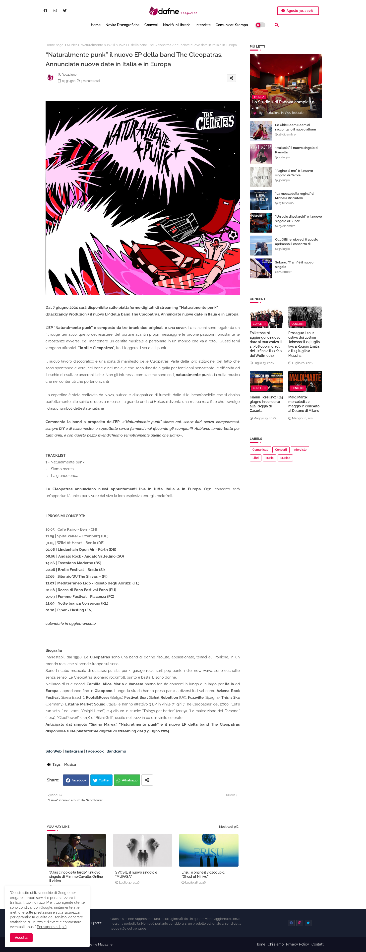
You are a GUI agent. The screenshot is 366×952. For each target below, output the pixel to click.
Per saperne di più (51, 927)
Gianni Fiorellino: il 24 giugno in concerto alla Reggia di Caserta (266, 404)
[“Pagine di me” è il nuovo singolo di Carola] (261, 177)
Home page (54, 45)
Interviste (203, 25)
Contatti (317, 944)
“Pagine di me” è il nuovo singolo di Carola (294, 173)
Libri (255, 458)
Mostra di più (229, 826)
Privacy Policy (297, 944)
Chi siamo (276, 944)
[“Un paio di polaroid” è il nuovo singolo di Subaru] (261, 223)
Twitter (104, 780)
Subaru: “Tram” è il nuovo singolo (294, 264)
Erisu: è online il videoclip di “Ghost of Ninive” (203, 874)
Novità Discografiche (122, 25)
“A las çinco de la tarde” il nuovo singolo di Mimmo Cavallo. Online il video (76, 876)
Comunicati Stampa (232, 25)
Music (269, 458)
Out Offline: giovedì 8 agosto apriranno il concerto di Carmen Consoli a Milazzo (296, 244)
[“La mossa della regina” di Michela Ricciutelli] (261, 200)
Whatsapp (129, 780)
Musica (72, 45)
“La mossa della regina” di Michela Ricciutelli (294, 196)
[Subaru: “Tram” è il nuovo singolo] (261, 268)
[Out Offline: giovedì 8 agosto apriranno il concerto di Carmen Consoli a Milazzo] (261, 245)
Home (96, 25)
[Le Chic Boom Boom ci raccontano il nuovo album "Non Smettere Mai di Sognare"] (261, 131)
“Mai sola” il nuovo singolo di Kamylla (296, 150)
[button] (277, 25)
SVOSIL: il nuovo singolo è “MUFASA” (136, 874)
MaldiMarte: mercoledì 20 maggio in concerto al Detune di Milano (303, 404)
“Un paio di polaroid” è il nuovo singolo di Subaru (298, 219)
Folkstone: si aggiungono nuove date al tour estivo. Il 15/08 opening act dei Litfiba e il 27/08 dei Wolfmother (266, 344)
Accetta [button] (21, 938)
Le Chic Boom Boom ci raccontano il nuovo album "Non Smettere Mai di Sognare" (295, 131)
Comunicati (260, 449)
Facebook (78, 780)
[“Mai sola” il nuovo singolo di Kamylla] (261, 154)
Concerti (151, 25)
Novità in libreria (176, 25)
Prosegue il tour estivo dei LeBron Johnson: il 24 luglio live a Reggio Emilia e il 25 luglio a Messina (304, 344)
